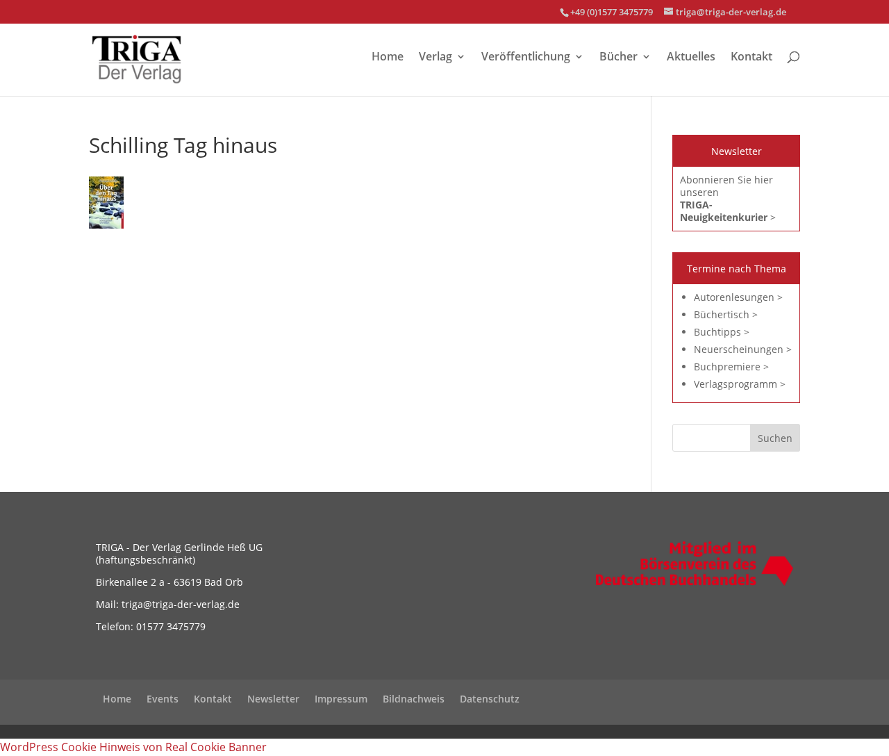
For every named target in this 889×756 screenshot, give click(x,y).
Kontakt (751, 57)
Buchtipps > (721, 331)
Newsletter (273, 698)
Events (162, 698)
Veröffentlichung (525, 57)
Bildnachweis (413, 698)
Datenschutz (490, 698)
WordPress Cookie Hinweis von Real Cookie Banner (133, 747)
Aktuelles (691, 57)
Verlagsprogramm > (740, 384)
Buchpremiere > (731, 366)
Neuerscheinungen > (743, 349)
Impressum (341, 698)
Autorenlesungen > (738, 297)
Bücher (618, 57)
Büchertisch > (726, 314)
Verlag (435, 57)
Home (388, 57)
